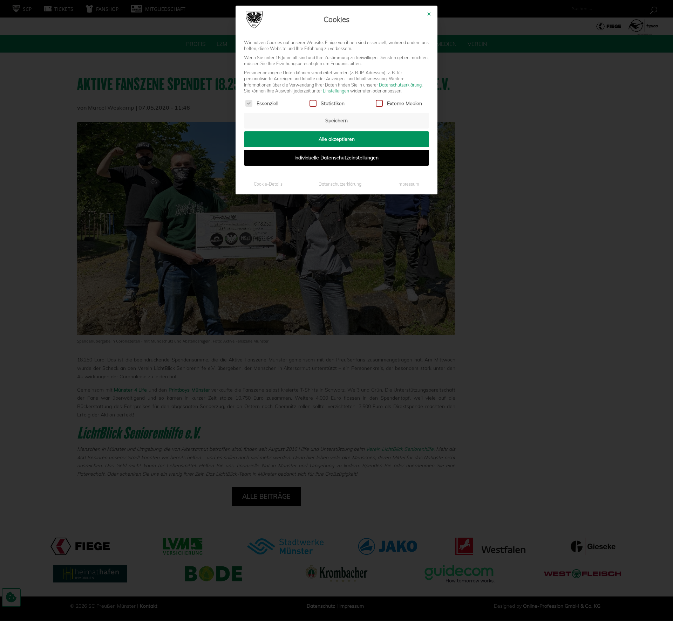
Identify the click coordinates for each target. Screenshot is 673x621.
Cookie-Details (268, 184)
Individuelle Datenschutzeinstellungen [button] (336, 157)
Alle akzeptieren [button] (337, 139)
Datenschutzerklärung (400, 85)
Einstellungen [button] (336, 91)
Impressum (408, 184)
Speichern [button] (336, 120)
